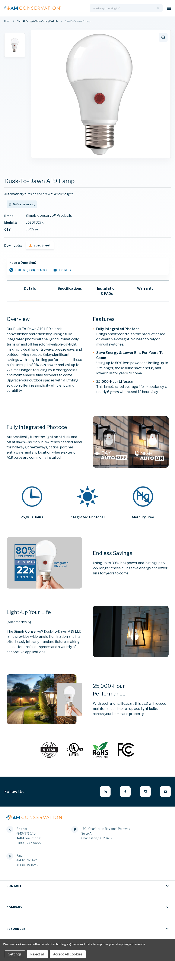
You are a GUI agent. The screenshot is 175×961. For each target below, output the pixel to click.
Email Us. (65, 270)
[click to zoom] (163, 37)
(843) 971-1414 (26, 833)
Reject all (37, 954)
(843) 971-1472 (26, 860)
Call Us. (32, 270)
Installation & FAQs (107, 291)
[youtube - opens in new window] (165, 791)
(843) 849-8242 (27, 865)
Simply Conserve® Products (49, 216)
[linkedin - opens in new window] (105, 791)
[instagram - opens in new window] (145, 791)
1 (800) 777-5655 (28, 843)
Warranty (145, 288)
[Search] (158, 8)
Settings (15, 954)
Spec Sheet (42, 245)
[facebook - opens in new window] (125, 791)
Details (30, 288)
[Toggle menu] (169, 8)
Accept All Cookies (67, 954)
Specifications (70, 288)
